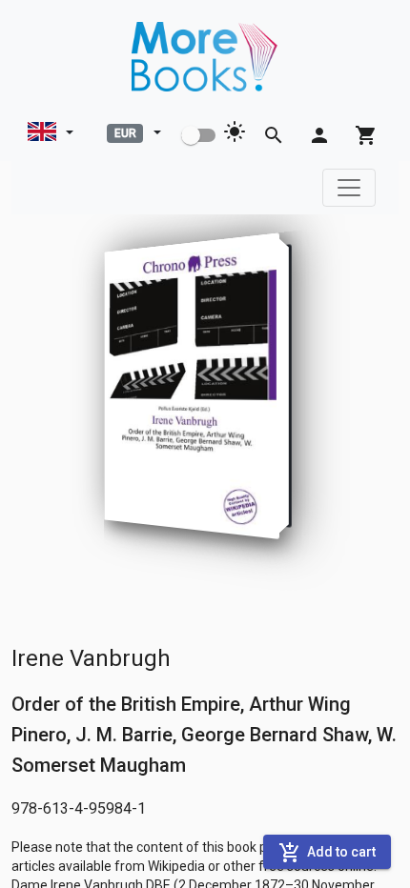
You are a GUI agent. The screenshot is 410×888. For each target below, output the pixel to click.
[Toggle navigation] (349, 188)
